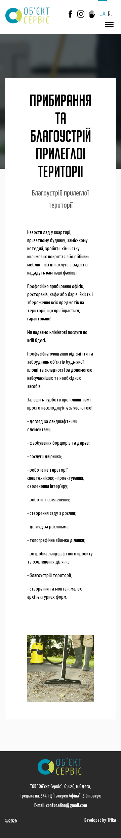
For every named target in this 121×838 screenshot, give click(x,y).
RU (111, 14)
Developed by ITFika (100, 820)
